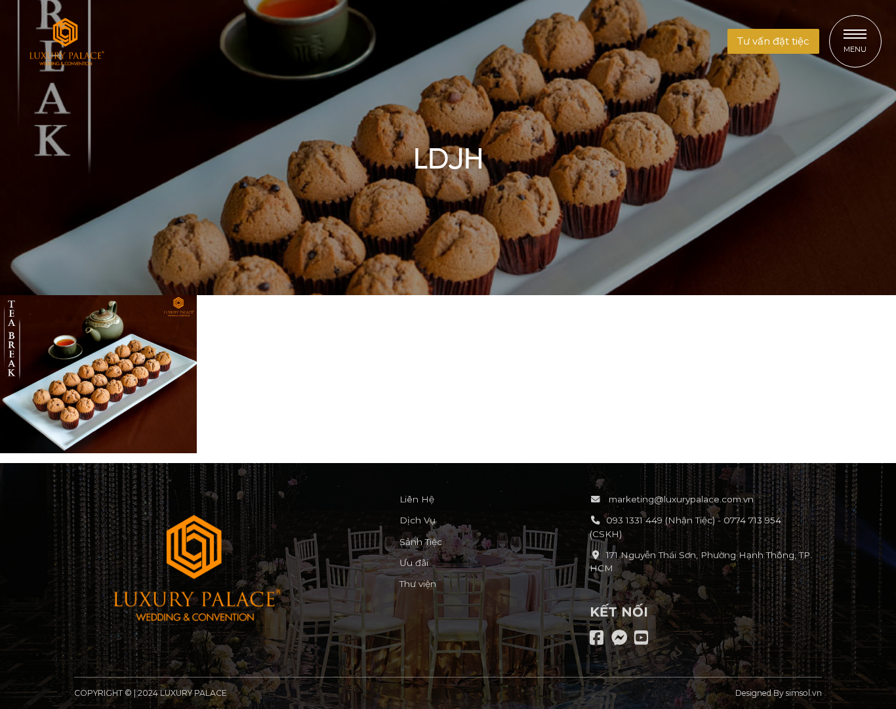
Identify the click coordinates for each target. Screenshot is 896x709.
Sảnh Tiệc (420, 542)
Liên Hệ (416, 499)
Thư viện (417, 583)
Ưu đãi (413, 562)
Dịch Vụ (417, 520)
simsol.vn (804, 693)
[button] (773, 41)
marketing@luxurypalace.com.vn (680, 499)
